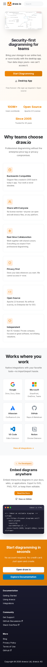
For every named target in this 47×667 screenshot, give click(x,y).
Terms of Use (9, 646)
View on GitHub (25, 499)
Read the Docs (23, 493)
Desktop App (25, 80)
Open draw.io (23, 569)
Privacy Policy (9, 643)
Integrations (8, 603)
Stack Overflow (10, 625)
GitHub (6, 650)
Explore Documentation (23, 577)
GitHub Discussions (12, 621)
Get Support (8, 617)
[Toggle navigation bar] (5, 4)
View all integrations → (23, 448)
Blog (5, 639)
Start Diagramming (23, 73)
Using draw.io (9, 599)
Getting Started (10, 595)
